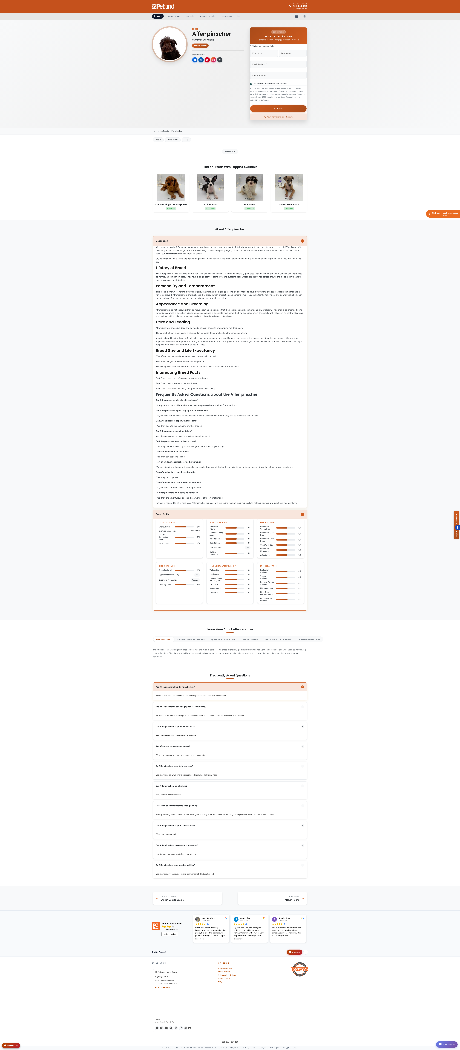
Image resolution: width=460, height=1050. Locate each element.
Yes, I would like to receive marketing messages (269, 83)
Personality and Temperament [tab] (191, 639)
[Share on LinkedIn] (201, 59)
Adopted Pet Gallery (208, 16)
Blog (238, 16)
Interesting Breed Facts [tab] (309, 639)
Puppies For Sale (173, 16)
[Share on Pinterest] (207, 59)
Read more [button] (199, 939)
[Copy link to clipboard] (219, 59)
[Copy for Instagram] (213, 59)
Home (155, 131)
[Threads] (185, 1028)
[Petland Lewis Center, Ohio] (163, 6)
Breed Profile (173, 140)
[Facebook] (157, 1028)
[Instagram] (162, 1028)
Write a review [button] (170, 934)
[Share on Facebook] (194, 59)
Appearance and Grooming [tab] (223, 639)
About (158, 140)
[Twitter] (171, 1028)
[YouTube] (166, 1028)
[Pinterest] (176, 1028)
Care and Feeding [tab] (250, 639)
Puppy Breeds (226, 16)
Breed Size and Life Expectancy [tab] (278, 639)
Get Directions (163, 987)
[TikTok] (181, 1028)
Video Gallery (190, 16)
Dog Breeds (164, 131)
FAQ (186, 140)
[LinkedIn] (189, 1028)
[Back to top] (305, 952)
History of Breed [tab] (163, 639)
